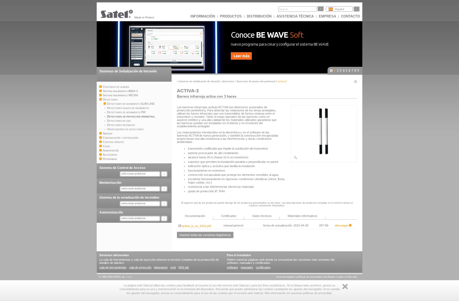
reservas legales (285, 277)
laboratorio (161, 267)
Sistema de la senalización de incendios (129, 197)
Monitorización (110, 183)
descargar (342, 225)
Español (339, 9)
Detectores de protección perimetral (255, 81)
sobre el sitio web (347, 277)
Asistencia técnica (295, 16)
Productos (231, 16)
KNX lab (183, 267)
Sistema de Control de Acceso (122, 168)
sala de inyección (140, 267)
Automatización (111, 212)
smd (173, 267)
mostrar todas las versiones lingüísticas (205, 235)
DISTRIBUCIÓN (259, 16)
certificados (263, 267)
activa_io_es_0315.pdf (196, 226)
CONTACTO (350, 16)
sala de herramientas (112, 267)
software (232, 267)
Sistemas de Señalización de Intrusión (128, 71)
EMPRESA (327, 16)
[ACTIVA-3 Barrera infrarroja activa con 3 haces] (323, 158)
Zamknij (345, 286)
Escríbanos (329, 277)
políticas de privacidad (308, 277)
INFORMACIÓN (202, 16)
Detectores (228, 81)
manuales (247, 267)
